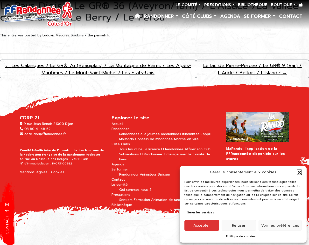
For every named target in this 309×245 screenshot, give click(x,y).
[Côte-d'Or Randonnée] (38, 14)
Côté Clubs (198, 16)
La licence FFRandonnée (163, 149)
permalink (101, 35)
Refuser (239, 225)
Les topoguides (132, 215)
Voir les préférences (280, 225)
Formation (142, 199)
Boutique (282, 5)
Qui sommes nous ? (135, 189)
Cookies (57, 172)
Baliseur (164, 174)
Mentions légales (33, 172)
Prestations (218, 5)
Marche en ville (186, 139)
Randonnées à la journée (139, 133)
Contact (290, 16)
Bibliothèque (252, 5)
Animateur (148, 174)
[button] (299, 172)
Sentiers (126, 199)
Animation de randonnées (172, 199)
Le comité (187, 5)
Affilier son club (198, 149)
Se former (258, 16)
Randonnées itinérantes (180, 133)
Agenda (230, 16)
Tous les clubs (130, 149)
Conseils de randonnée (154, 139)
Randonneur (129, 174)
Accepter (201, 225)
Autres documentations (165, 215)
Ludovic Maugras (55, 35)
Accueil (117, 123)
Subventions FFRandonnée (140, 154)
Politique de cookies (241, 236)
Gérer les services (200, 212)
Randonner (160, 16)
